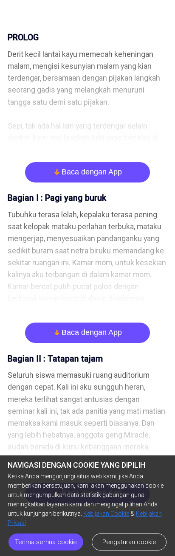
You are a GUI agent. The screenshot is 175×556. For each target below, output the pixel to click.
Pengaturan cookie (129, 542)
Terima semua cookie (46, 542)
